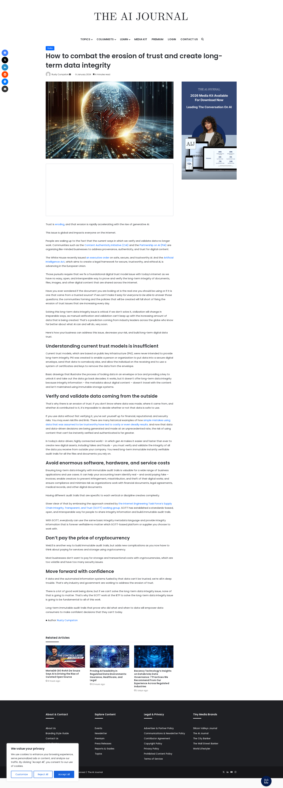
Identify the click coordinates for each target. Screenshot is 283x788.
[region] (43, 762)
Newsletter (101, 733)
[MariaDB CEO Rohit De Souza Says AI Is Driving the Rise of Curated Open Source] (65, 656)
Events (98, 728)
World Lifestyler (201, 748)
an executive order (97, 257)
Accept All (64, 774)
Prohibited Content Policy (158, 753)
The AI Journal (200, 733)
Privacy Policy (151, 748)
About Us (51, 728)
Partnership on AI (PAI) (153, 245)
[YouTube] (231, 772)
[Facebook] (5, 53)
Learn (124, 39)
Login (172, 39)
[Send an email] (70, 74)
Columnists (105, 39)
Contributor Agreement (157, 738)
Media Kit (140, 39)
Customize (21, 774)
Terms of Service (153, 758)
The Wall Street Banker (205, 743)
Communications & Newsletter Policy (164, 733)
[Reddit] (5, 74)
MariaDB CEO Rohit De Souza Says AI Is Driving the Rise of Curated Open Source (63, 674)
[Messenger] (5, 81)
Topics (85, 39)
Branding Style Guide (57, 733)
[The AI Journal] (141, 17)
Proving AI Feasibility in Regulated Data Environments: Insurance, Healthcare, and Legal (108, 675)
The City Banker (202, 738)
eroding (59, 224)
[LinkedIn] (227, 772)
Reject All (43, 774)
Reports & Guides (104, 748)
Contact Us (189, 39)
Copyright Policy (153, 743)
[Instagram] (235, 772)
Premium (157, 39)
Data (50, 48)
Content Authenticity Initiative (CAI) (107, 245)
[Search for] (202, 39)
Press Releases (103, 743)
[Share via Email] (5, 89)
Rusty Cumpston (60, 74)
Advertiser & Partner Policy (159, 728)
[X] (224, 772)
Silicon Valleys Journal (205, 728)
